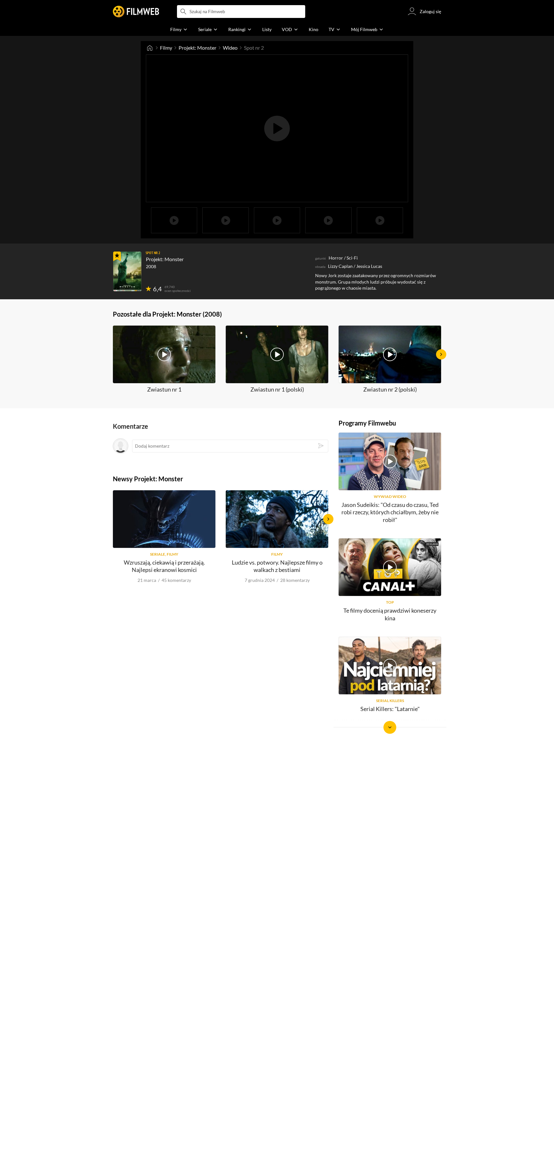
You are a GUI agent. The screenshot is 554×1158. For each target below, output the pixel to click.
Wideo (230, 48)
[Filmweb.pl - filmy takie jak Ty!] (136, 11)
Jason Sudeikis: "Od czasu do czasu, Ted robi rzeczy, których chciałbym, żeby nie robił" (390, 512)
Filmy (166, 48)
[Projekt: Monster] (127, 271)
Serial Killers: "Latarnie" (390, 708)
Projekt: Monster (197, 48)
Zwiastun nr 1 (164, 389)
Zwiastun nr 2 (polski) (390, 389)
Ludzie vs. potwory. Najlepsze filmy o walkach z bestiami (277, 566)
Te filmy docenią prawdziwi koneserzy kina (389, 614)
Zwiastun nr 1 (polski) (277, 389)
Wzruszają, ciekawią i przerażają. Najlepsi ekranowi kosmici (164, 566)
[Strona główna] (150, 47)
